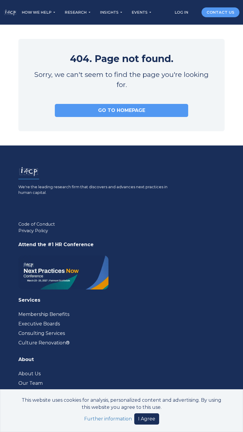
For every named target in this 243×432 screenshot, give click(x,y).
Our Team (30, 383)
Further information (108, 419)
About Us (29, 373)
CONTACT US (220, 12)
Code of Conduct (36, 224)
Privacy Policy (33, 230)
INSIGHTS (109, 12)
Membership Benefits (43, 314)
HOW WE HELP (37, 12)
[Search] (195, 12)
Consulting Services (41, 333)
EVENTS (140, 12)
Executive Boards (39, 324)
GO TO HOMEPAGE (121, 110)
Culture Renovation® (44, 343)
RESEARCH (76, 12)
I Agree (146, 419)
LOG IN (182, 12)
